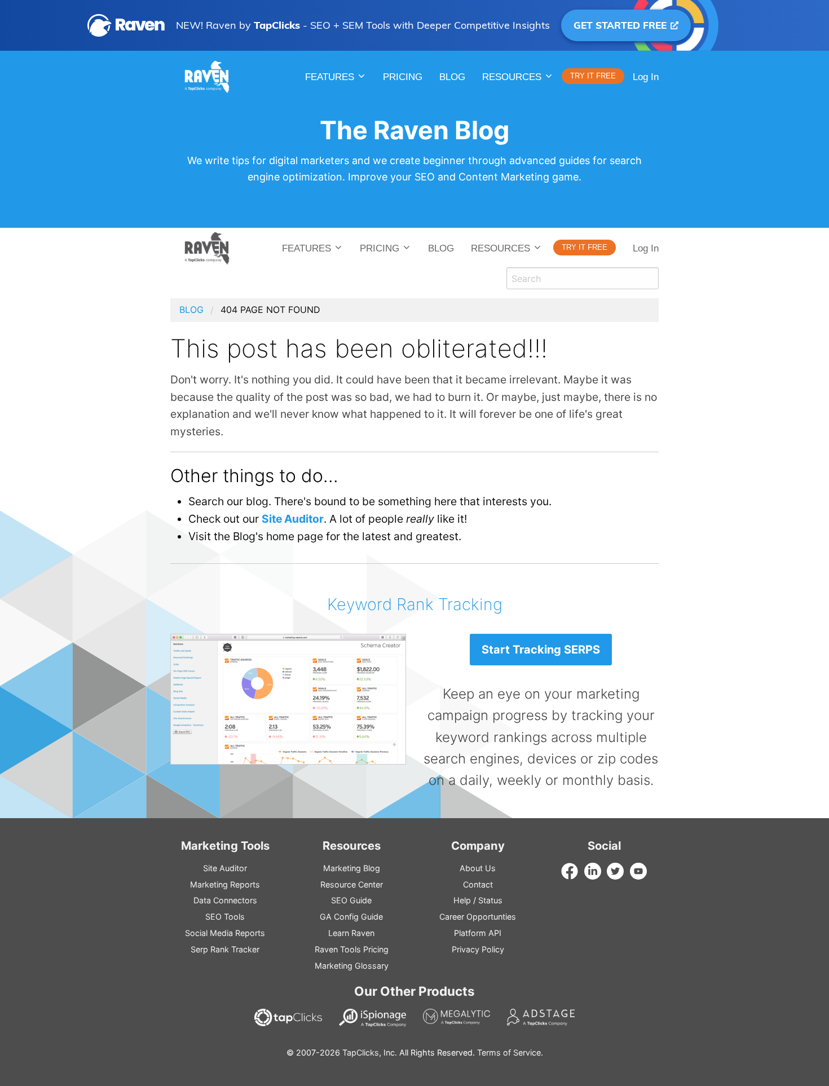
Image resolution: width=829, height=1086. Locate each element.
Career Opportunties (477, 916)
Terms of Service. (510, 1052)
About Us (478, 868)
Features (329, 77)
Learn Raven (351, 933)
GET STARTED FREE (621, 25)
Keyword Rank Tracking (414, 604)
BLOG (441, 248)
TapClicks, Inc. (369, 1052)
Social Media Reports (225, 933)
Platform (477, 933)
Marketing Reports (225, 884)
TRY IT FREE (593, 76)
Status (490, 900)
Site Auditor (293, 519)
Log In (646, 77)
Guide (351, 900)
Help (462, 900)
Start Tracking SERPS (541, 649)
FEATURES (306, 248)
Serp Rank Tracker (225, 949)
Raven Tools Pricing (352, 949)
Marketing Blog (351, 868)
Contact (478, 884)
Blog (452, 77)
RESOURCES (511, 77)
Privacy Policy (478, 949)
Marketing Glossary (352, 965)
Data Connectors (225, 900)
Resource (351, 884)
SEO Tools (225, 916)
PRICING (402, 77)
